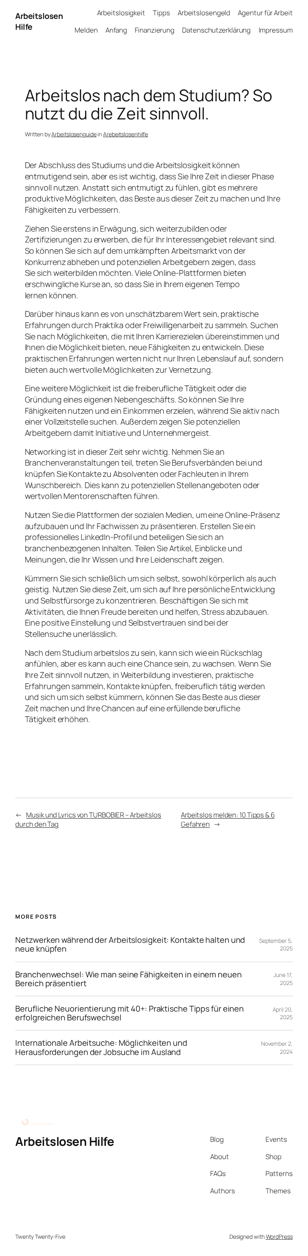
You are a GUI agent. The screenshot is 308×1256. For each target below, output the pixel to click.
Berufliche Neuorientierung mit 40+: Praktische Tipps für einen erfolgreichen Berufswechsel (129, 1013)
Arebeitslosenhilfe (125, 134)
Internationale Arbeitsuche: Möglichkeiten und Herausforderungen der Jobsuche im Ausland (101, 1047)
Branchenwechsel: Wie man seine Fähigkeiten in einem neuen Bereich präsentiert (128, 979)
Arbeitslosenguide (73, 134)
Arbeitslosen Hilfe (64, 1141)
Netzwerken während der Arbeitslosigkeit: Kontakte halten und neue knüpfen (130, 944)
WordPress (279, 1236)
